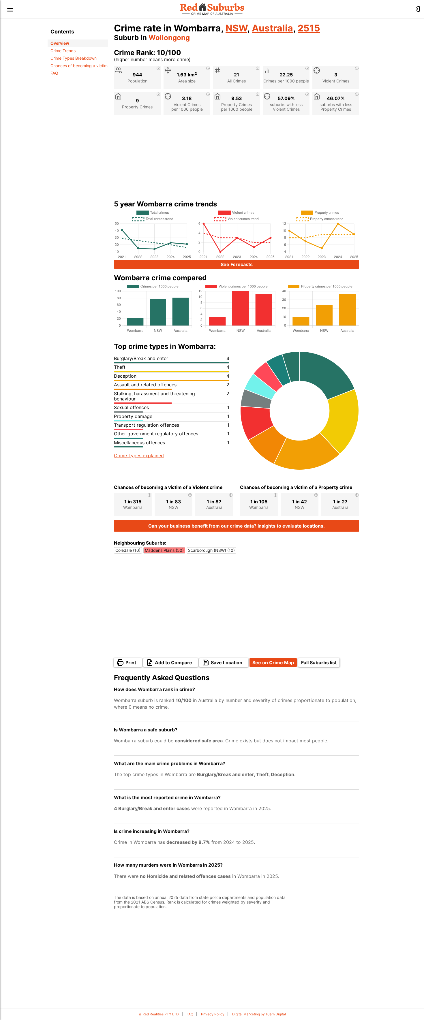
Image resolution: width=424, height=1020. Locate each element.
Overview (59, 43)
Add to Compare (173, 662)
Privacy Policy (212, 1014)
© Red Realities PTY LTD (158, 1014)
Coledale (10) (127, 550)
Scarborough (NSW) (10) (211, 550)
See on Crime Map (273, 662)
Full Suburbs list (319, 662)
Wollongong (169, 37)
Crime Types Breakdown (73, 58)
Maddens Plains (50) (164, 550)
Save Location (226, 662)
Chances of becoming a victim (79, 65)
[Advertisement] (236, 159)
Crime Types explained (139, 455)
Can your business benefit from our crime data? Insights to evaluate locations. (236, 526)
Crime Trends (63, 50)
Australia (272, 28)
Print (130, 662)
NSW (236, 28)
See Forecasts (237, 264)
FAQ (54, 73)
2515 (309, 28)
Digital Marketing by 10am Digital (259, 1014)
